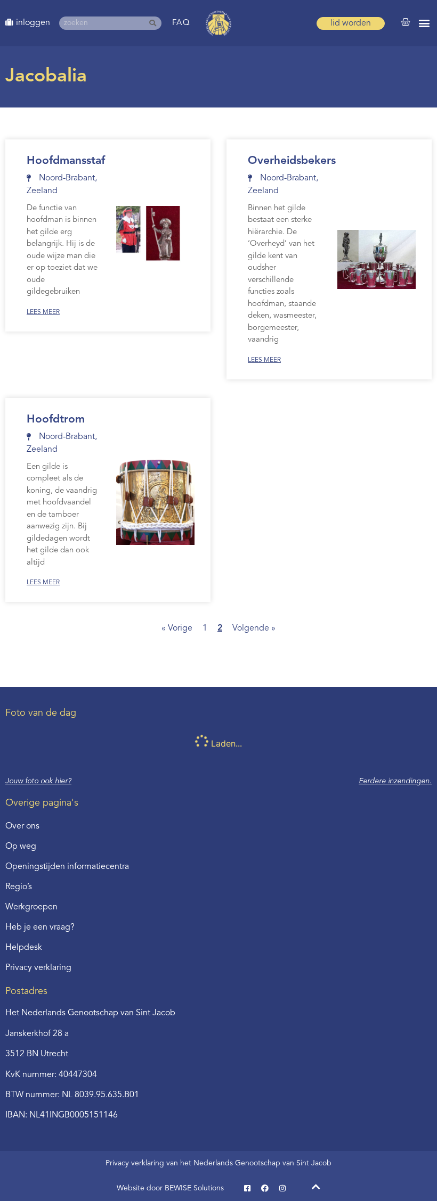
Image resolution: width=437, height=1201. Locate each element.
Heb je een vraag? (40, 927)
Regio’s (18, 887)
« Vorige (176, 628)
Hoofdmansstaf (66, 161)
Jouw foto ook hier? (38, 781)
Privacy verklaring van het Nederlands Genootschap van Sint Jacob (218, 1163)
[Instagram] (282, 1188)
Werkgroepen (31, 907)
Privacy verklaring (38, 968)
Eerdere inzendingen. (395, 781)
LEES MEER (43, 312)
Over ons (22, 826)
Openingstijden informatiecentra (67, 867)
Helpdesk (23, 947)
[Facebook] (264, 1188)
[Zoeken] (154, 23)
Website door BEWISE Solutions (170, 1188)
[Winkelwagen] (405, 22)
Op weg (20, 846)
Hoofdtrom (56, 419)
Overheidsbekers (292, 161)
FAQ (181, 23)
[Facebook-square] (247, 1188)
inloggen (33, 23)
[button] (424, 23)
